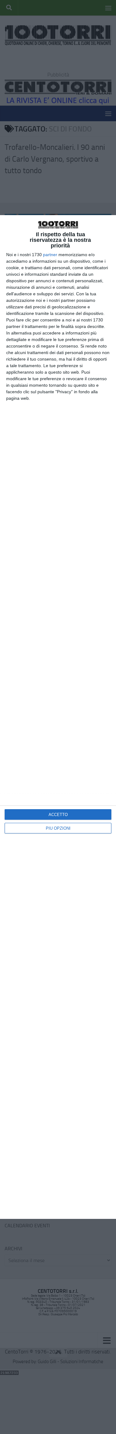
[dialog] (58, 717)
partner (50, 254)
